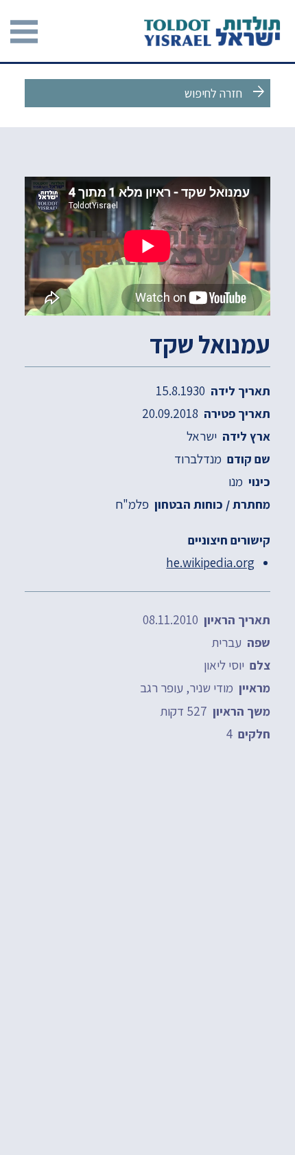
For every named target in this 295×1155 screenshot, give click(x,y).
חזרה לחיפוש (226, 92)
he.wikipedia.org (210, 562)
